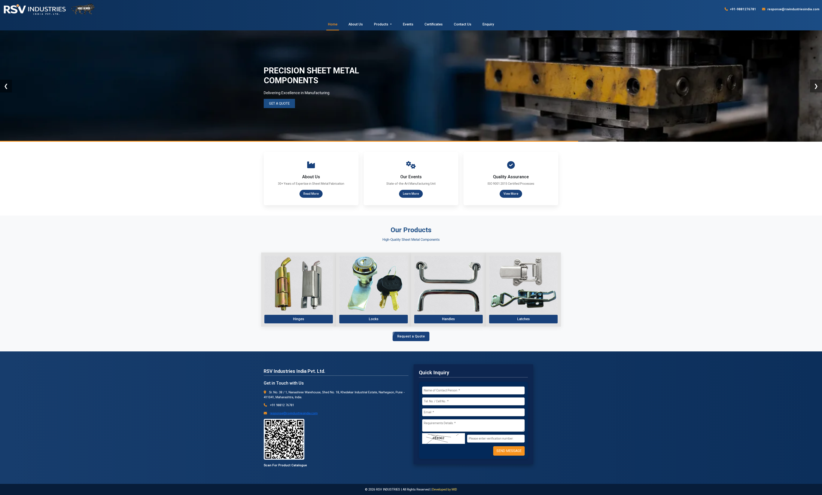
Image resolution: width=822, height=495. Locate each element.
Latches (523, 319)
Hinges (298, 319)
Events (408, 24)
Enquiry (488, 24)
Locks (373, 319)
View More (510, 193)
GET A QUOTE (321, 99)
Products (381, 24)
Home (332, 24)
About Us (355, 24)
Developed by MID (444, 489)
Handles (448, 319)
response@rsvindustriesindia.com (793, 9)
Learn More (411, 193)
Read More (311, 193)
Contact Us (462, 24)
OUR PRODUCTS (283, 103)
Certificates (433, 24)
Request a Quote (411, 336)
